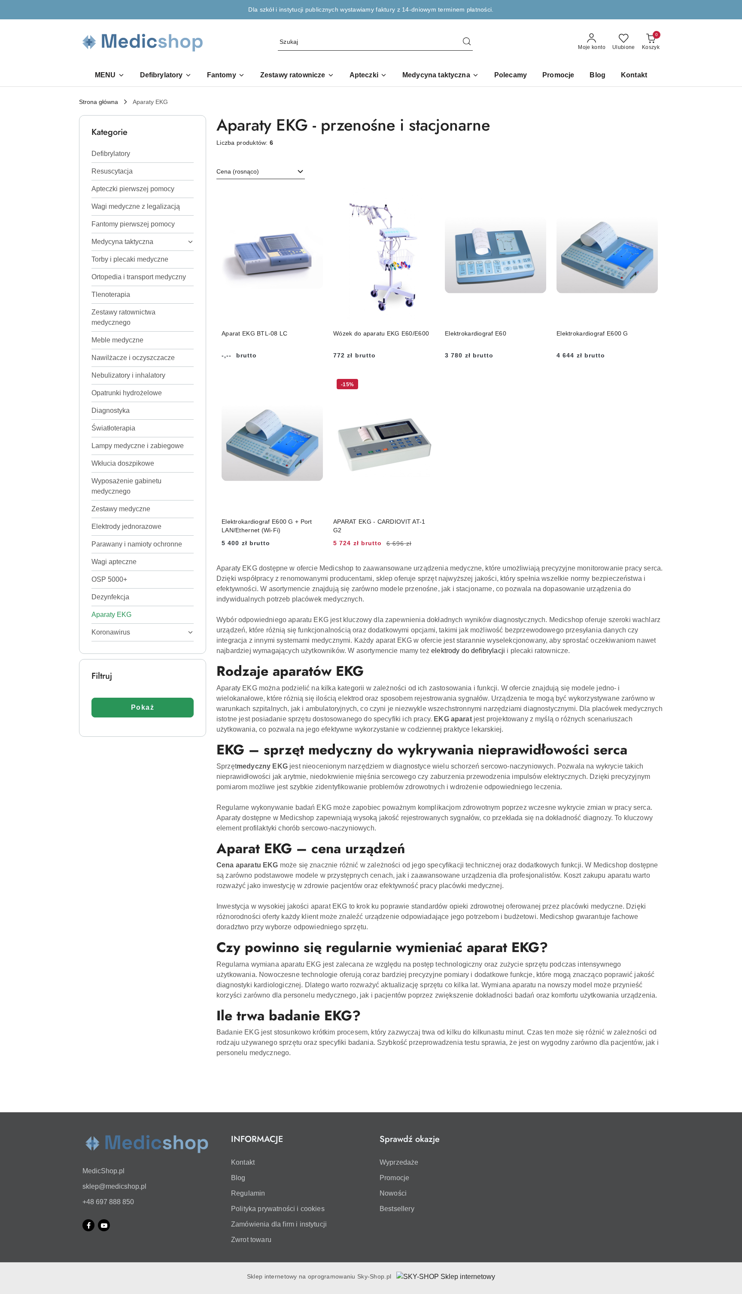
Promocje (394, 1177)
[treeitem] (142, 153)
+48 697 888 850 (108, 1201)
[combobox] (260, 172)
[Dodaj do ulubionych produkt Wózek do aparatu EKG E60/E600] (424, 197)
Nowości (393, 1193)
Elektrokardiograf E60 (475, 333)
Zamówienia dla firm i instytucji (279, 1224)
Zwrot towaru (251, 1239)
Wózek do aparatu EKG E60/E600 (381, 333)
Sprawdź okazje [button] (410, 1139)
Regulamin (248, 1193)
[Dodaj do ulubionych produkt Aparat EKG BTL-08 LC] (313, 197)
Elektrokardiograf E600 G (592, 333)
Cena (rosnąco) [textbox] (237, 171)
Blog (238, 1177)
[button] (109, 76)
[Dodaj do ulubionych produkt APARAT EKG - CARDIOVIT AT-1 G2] (424, 385)
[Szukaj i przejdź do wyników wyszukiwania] (467, 42)
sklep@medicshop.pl (114, 1186)
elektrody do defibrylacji (468, 650)
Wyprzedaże (399, 1162)
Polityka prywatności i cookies (278, 1208)
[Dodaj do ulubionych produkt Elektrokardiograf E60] (536, 197)
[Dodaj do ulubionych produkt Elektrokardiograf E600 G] (648, 197)
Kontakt (243, 1162)
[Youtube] (104, 1225)
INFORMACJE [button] (257, 1139)
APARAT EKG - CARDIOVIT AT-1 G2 (379, 526)
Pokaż (143, 707)
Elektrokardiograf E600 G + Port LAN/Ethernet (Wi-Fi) (267, 526)
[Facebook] (88, 1225)
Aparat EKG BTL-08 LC (255, 333)
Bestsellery (397, 1208)
